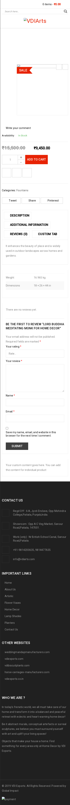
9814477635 (43, 549)
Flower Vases (13, 602)
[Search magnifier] (65, 11)
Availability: (8, 135)
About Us (10, 589)
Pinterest (53, 200)
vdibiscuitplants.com (17, 665)
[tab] (17, 215)
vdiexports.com (14, 658)
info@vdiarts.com (24, 559)
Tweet (13, 200)
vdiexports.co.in (14, 678)
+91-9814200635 (23, 549)
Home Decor (12, 609)
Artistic (9, 596)
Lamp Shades (13, 616)
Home (8, 44)
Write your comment (18, 128)
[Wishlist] (6, 172)
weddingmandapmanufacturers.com (27, 652)
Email (10, 411)
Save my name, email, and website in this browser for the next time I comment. (31, 434)
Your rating (13, 346)
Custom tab (47, 234)
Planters (10, 622)
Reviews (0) (18, 234)
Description (19, 215)
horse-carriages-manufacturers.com (27, 672)
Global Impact (10, 790)
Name (10, 395)
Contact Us (11, 629)
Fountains (22, 44)
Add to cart (36, 159)
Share (32, 200)
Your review (14, 361)
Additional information (28, 225)
